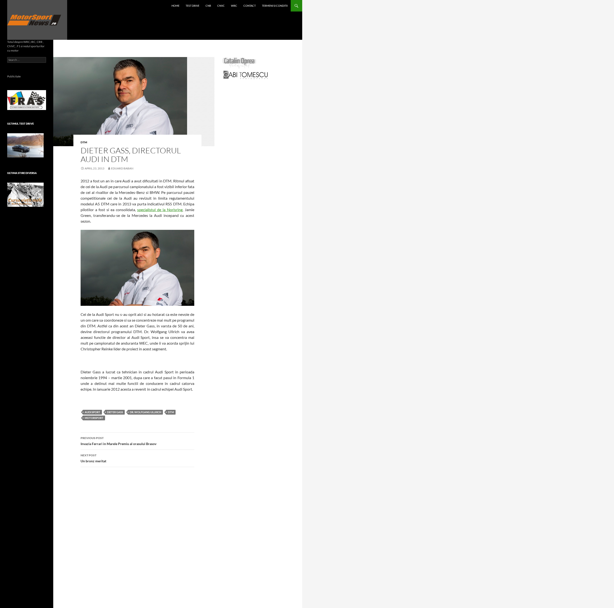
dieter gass (115, 412)
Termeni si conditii (275, 5)
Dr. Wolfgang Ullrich (145, 412)
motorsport (94, 417)
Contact (249, 5)
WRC (234, 5)
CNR (208, 5)
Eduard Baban (122, 168)
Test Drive (192, 5)
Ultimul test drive (20, 123)
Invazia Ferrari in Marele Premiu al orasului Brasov (118, 441)
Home (175, 5)
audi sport (92, 412)
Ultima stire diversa (22, 172)
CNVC (221, 5)
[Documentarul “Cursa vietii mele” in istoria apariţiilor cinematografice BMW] (25, 195)
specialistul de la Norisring (160, 209)
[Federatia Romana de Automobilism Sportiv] (26, 99)
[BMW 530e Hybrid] (25, 145)
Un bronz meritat (93, 458)
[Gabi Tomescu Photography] (246, 75)
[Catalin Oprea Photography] (239, 63)
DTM (84, 142)
